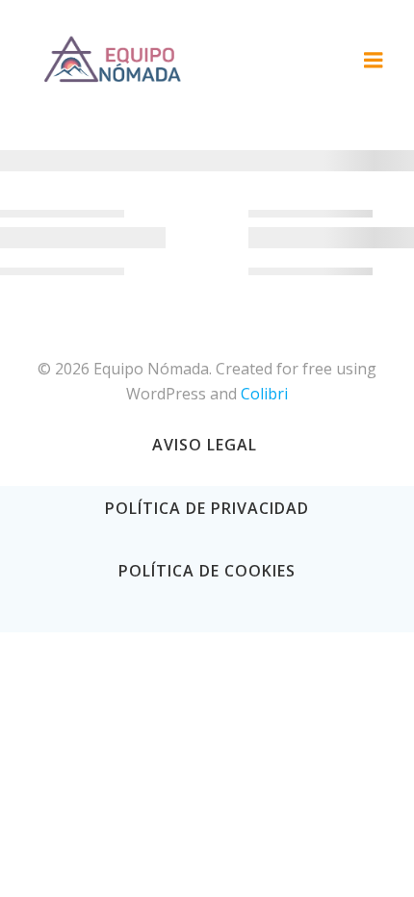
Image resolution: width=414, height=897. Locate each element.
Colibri (264, 393)
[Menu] (373, 60)
